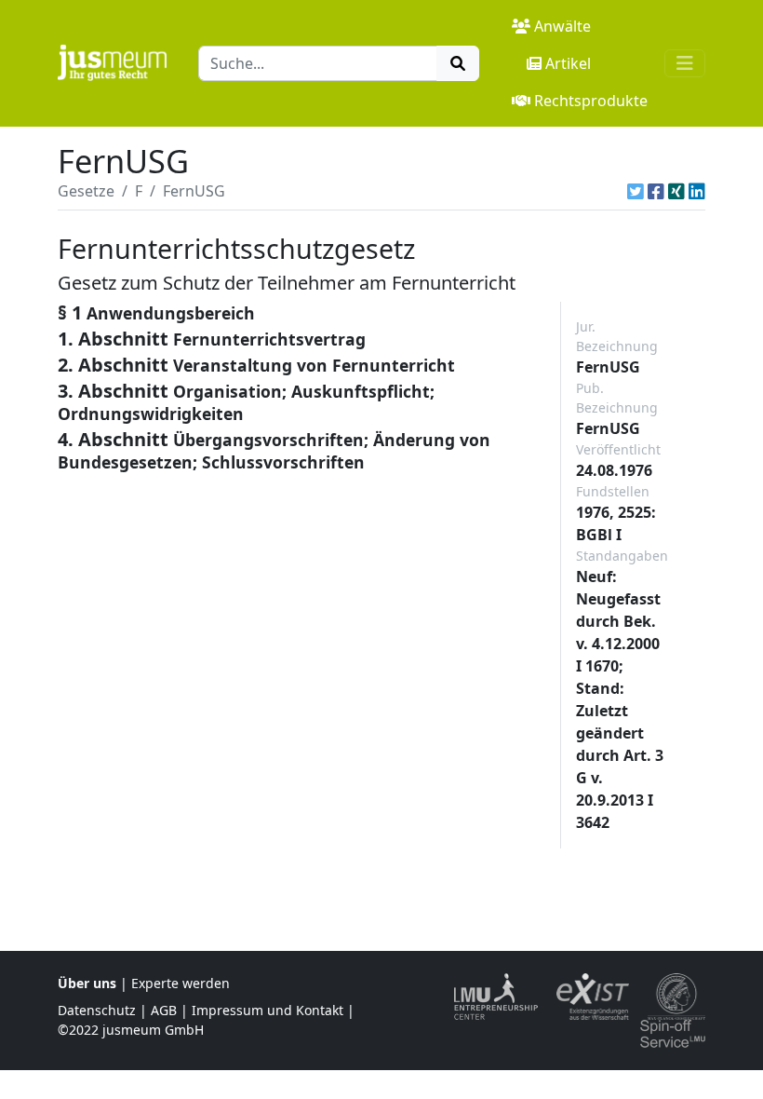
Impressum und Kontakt (267, 1010)
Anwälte (562, 26)
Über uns (87, 983)
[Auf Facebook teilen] (656, 191)
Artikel (568, 63)
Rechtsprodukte (591, 100)
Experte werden (180, 983)
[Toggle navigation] (684, 63)
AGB (164, 1010)
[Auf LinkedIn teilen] (697, 191)
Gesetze (86, 191)
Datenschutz (97, 1010)
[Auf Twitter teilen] (635, 191)
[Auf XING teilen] (676, 191)
